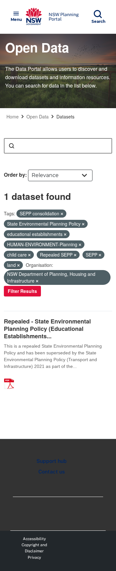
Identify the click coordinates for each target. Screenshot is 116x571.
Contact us (51, 472)
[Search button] (11, 146)
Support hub (51, 461)
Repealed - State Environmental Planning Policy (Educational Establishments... (47, 329)
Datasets (65, 116)
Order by (14, 174)
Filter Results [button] (22, 291)
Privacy (34, 557)
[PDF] (11, 377)
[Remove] (62, 213)
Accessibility (34, 539)
